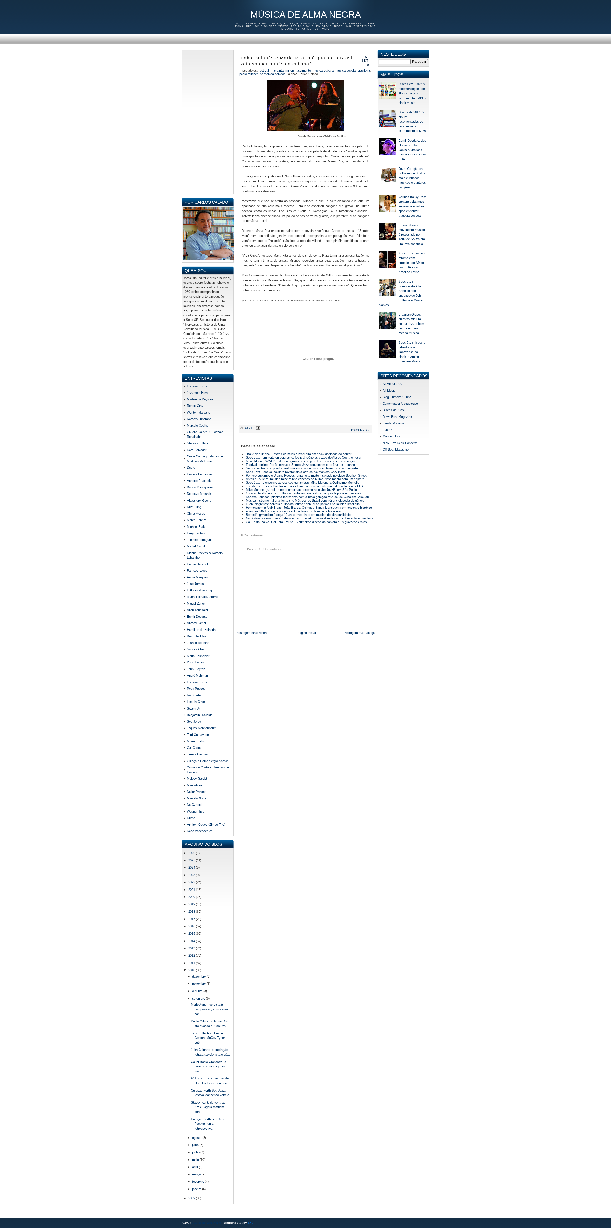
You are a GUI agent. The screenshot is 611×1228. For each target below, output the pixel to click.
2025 (192, 860)
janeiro (197, 1189)
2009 (192, 1198)
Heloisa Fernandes (200, 474)
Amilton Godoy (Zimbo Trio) (206, 824)
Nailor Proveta (196, 791)
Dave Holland (196, 662)
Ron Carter (194, 695)
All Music (389, 390)
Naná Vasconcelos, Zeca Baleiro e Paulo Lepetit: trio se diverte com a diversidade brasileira (309, 518)
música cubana (323, 70)
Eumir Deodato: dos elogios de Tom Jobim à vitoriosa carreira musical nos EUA (413, 150)
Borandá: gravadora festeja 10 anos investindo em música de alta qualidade (298, 515)
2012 (192, 955)
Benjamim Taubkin (199, 715)
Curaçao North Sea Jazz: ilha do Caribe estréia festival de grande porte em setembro (304, 493)
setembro (199, 998)
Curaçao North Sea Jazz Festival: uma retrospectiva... (208, 1123)
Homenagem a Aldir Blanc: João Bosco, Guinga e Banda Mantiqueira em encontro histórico (309, 507)
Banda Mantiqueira (200, 487)
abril (195, 1167)
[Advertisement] (207, 121)
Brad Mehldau (196, 636)
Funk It (387, 430)
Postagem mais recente (252, 633)
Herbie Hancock (198, 564)
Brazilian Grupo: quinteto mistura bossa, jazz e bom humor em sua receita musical (411, 324)
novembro (199, 983)
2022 (192, 882)
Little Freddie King (199, 590)
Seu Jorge (194, 721)
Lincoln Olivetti (197, 702)
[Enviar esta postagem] (257, 427)
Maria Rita (277, 70)
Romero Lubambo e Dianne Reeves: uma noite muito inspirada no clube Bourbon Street (306, 475)
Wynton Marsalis (198, 412)
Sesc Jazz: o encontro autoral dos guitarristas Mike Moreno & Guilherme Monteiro (302, 482)
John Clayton (196, 669)
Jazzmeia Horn (197, 392)
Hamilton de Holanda (201, 630)
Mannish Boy (392, 436)
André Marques (197, 577)
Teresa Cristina (197, 754)
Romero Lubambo (199, 419)
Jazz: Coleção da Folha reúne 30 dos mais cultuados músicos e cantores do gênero (412, 178)
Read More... (361, 429)
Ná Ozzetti (194, 805)
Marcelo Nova (196, 798)
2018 (192, 911)
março (197, 1174)
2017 (192, 919)
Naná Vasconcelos (200, 831)
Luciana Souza (197, 386)
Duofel (191, 467)
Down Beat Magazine (397, 417)
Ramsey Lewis (197, 570)
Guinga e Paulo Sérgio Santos (208, 761)
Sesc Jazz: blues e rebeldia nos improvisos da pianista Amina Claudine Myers (412, 352)
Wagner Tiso (195, 811)
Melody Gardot (197, 778)
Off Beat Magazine (396, 449)
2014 (192, 941)
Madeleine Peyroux (200, 399)
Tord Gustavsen (198, 734)
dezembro (199, 976)
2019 (192, 904)
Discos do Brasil (394, 410)
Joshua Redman (198, 643)
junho (196, 1152)
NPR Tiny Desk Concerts (400, 443)
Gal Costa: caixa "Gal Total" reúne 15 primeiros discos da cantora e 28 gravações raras (306, 522)
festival (264, 70)
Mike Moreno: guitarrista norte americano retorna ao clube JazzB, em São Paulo (301, 490)
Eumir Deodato (197, 616)
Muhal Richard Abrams (202, 597)
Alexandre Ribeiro (199, 500)
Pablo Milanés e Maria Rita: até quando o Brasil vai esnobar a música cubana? (297, 61)
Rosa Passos (196, 688)
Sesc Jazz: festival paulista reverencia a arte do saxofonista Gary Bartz (296, 472)
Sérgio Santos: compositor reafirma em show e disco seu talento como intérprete (302, 468)
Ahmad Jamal (196, 623)
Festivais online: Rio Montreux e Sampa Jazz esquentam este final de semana (300, 464)
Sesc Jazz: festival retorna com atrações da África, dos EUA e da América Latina (412, 263)
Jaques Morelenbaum (201, 728)
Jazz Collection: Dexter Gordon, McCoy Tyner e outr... (209, 1037)
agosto (197, 1138)
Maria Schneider (198, 656)
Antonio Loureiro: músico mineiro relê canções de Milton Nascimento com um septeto (305, 479)
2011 (192, 963)
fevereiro (198, 1181)
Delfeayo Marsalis (199, 494)
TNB (251, 1222)
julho (196, 1145)
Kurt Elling (194, 507)
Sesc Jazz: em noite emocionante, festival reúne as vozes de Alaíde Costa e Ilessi (303, 457)
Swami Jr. (193, 708)
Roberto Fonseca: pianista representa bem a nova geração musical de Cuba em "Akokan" (308, 497)
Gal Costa (194, 748)
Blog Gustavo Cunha (397, 397)
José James (195, 584)
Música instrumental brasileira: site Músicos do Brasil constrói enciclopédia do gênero (305, 500)
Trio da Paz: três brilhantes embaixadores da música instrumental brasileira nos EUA (304, 486)
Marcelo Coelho (197, 425)
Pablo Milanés (248, 74)
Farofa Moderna (393, 423)
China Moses (196, 513)
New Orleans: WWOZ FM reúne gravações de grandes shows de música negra (300, 461)
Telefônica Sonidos (272, 74)
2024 (192, 867)
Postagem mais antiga (359, 633)
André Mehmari (197, 675)
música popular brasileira (353, 70)
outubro (197, 991)
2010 (192, 970)
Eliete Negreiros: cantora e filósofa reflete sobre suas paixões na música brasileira (303, 504)
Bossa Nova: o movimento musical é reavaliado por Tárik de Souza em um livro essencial (412, 234)
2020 (192, 897)
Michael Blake (196, 527)
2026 (192, 853)
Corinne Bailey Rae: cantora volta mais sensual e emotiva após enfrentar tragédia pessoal (412, 206)
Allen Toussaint (197, 610)
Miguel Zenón (196, 603)
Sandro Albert (196, 649)
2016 (192, 926)
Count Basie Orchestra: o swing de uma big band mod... (208, 1066)
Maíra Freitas (196, 741)
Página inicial (306, 633)
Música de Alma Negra (305, 15)
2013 (192, 948)
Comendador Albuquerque (400, 403)
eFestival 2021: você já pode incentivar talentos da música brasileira (293, 511)
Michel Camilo (196, 546)
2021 (192, 889)
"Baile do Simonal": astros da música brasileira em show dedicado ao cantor (298, 454)
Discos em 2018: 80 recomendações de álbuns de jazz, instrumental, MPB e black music (413, 93)
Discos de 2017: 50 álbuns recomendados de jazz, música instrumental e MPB (412, 121)
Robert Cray (195, 406)
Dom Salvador (196, 450)
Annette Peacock (199, 480)
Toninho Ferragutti (199, 540)
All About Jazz (393, 384)
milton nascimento (298, 70)
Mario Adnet (195, 785)
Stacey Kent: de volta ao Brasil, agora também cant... (208, 1107)
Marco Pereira (196, 520)
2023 (192, 875)
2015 (192, 933)
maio (196, 1159)
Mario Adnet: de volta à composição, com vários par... (209, 1009)
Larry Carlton (196, 533)
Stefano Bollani (197, 443)
